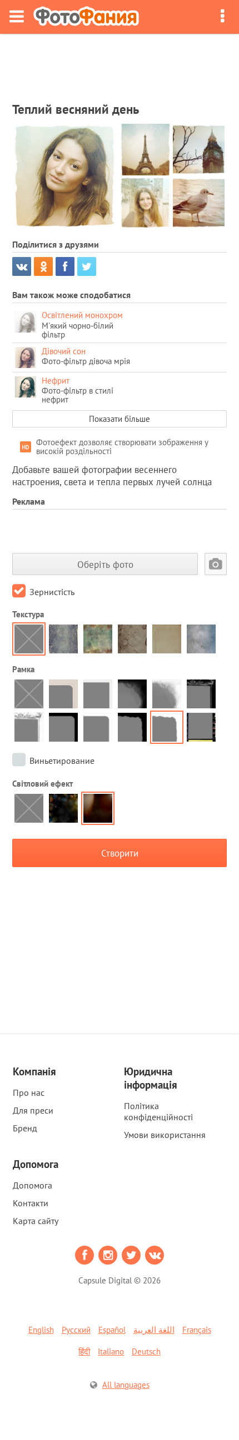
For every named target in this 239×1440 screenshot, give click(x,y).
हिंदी (84, 1351)
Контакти (30, 1203)
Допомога (32, 1185)
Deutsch (146, 1351)
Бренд (25, 1128)
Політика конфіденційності (158, 1111)
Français (196, 1330)
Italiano (111, 1351)
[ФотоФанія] (86, 17)
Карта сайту (35, 1220)
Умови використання (165, 1134)
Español (112, 1330)
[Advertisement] (119, 64)
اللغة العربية (154, 1330)
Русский (76, 1330)
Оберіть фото (105, 564)
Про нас (28, 1092)
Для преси (33, 1110)
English (41, 1330)
